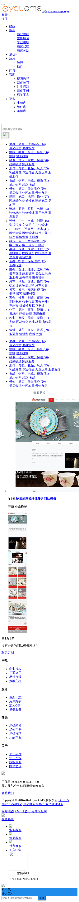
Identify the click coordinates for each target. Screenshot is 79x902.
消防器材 (15, 301)
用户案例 (15, 701)
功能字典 (15, 737)
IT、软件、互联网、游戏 (29, 229)
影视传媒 (15, 225)
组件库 (21, 107)
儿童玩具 (41, 172)
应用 (12, 58)
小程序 (21, 102)
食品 (32, 184)
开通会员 (15, 673)
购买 (12, 30)
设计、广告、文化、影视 (29, 220)
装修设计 (28, 212)
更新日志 (15, 697)
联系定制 (8, 652)
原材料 (13, 313)
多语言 (13, 334)
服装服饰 (54, 369)
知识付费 (29, 293)
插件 (20, 66)
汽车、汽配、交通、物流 (29, 281)
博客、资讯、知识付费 (27, 289)
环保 (22, 313)
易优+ (13, 54)
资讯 (12, 293)
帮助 (12, 74)
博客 (19, 293)
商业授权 (23, 34)
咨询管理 (15, 273)
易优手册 (23, 90)
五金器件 (41, 301)
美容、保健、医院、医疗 (29, 249)
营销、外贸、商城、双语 (29, 330)
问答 (12, 70)
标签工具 (23, 94)
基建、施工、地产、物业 (29, 196)
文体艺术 (28, 225)
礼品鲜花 (15, 172)
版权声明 (15, 762)
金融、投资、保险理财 (27, 261)
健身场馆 (28, 148)
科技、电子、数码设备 (27, 241)
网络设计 (28, 233)
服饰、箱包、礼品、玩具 (29, 168)
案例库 (21, 111)
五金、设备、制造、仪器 (29, 297)
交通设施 (28, 200)
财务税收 (38, 277)
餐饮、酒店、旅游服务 (27, 188)
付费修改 (15, 846)
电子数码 (15, 245)
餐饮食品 (41, 192)
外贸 (39, 334)
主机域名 (23, 38)
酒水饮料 (15, 184)
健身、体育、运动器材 (27, 144)
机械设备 (25, 305)
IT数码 (39, 245)
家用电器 (41, 212)
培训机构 (22, 156)
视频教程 (23, 78)
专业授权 (23, 42)
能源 (29, 313)
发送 (41, 898)
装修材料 (15, 212)
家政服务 (28, 164)
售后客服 (15, 838)
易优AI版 (23, 50)
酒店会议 (15, 192)
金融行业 (15, 265)
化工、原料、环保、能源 (29, 309)
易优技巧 (23, 82)
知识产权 (15, 758)
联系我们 (8, 793)
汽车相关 (41, 285)
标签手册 (15, 729)
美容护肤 (25, 257)
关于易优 (15, 754)
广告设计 (41, 225)
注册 (5, 19)
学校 (12, 156)
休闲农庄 (28, 192)
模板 (12, 26)
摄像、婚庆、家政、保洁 (29, 160)
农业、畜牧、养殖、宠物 (29, 317)
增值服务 (15, 709)
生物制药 (15, 253)
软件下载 (41, 233)
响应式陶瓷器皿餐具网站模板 (36, 498)
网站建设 (15, 233)
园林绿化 (15, 200)
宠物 (12, 322)
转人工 (6, 893)
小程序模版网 (37, 811)
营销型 (23, 334)
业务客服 (15, 830)
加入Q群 (15, 705)
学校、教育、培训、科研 (29, 152)
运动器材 (15, 148)
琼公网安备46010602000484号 (43, 804)
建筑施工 (41, 200)
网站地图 (8, 811)
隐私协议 (15, 766)
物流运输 (28, 285)
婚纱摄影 (15, 164)
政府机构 (28, 273)
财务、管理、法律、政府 (29, 269)
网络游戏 (22, 237)
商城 (32, 334)
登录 (5, 15)
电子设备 (28, 245)
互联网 (33, 237)
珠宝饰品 (28, 172)
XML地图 (21, 811)
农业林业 (35, 322)
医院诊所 (28, 253)
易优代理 (23, 46)
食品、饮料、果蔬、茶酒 (29, 180)
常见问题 (23, 86)
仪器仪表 (28, 301)
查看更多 (39, 392)
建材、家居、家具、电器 (29, 208)
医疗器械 (41, 253)
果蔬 (25, 184)
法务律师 (25, 277)
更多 (12, 98)
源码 (20, 62)
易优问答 (15, 725)
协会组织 (41, 273)
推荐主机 (15, 681)
